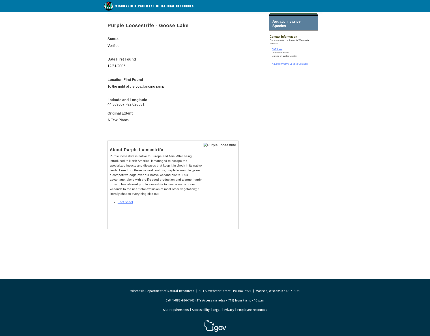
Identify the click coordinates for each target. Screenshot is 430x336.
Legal (217, 310)
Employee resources (252, 310)
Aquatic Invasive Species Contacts (290, 64)
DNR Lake (277, 49)
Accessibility (201, 310)
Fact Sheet (125, 202)
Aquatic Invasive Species (286, 24)
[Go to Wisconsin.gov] (215, 331)
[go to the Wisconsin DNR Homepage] (108, 9)
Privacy (229, 310)
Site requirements (176, 310)
